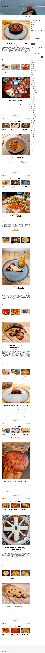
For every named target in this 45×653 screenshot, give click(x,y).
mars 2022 (33, 104)
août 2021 (32, 118)
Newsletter (31, 16)
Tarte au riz (13, 315)
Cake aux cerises (24, 315)
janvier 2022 (33, 108)
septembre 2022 (34, 92)
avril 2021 (32, 126)
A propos (26, 16)
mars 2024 (33, 62)
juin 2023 (32, 76)
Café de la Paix (16, 216)
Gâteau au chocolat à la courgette (15, 406)
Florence (4, 118)
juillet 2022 (33, 96)
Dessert (13, 41)
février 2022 (33, 106)
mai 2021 (32, 124)
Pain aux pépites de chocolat (15, 482)
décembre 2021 (33, 110)
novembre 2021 (33, 112)
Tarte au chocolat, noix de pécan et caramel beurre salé (15, 436)
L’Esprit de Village (14, 129)
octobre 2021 (33, 114)
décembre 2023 (33, 64)
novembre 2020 (33, 136)
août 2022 (32, 94)
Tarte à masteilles (14, 71)
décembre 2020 (33, 134)
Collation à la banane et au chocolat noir (16, 346)
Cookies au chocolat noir (16, 607)
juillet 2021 (33, 120)
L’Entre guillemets (24, 129)
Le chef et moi (4, 186)
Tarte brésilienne (5, 577)
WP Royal (7, 651)
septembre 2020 (34, 140)
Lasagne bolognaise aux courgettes (36, 30)
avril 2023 (32, 80)
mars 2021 (33, 128)
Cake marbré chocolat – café (15, 43)
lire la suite (15, 115)
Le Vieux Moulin (15, 100)
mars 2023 (33, 82)
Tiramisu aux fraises (25, 71)
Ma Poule (32, 28)
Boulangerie (13, 480)
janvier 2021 (33, 132)
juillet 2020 (33, 144)
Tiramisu (13, 376)
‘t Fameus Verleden (15, 186)
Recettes (13, 16)
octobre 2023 (33, 68)
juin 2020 (32, 146)
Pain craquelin (14, 509)
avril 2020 (32, 150)
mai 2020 (32, 148)
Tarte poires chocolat (15, 288)
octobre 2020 (33, 138)
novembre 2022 (33, 88)
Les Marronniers (33, 24)
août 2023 (32, 72)
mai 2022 (32, 100)
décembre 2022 (33, 86)
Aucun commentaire (27, 118)
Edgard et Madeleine (15, 157)
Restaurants (19, 16)
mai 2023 (32, 78)
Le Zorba (3, 243)
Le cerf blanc (33, 22)
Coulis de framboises (15, 634)
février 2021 (33, 130)
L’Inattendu (23, 243)
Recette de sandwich (6, 509)
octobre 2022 (33, 90)
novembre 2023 (33, 66)
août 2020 (32, 142)
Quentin (4, 175)
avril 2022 (32, 102)
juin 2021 (32, 122)
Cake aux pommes (24, 577)
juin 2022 (32, 98)
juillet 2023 (33, 74)
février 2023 (33, 84)
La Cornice (4, 129)
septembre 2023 (34, 70)
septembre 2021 (34, 116)
